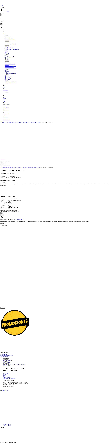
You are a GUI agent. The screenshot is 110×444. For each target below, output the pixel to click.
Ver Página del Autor (19, 219)
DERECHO (25, 122)
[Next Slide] (4, 308)
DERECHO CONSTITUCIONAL (34, 122)
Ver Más (2, 223)
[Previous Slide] (1, 308)
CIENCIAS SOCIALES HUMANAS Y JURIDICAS (12, 122)
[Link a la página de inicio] (1, 122)
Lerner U (8, 11)
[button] (18, 26)
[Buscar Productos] (1, 15)
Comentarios (2, 159)
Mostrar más (3, 185)
